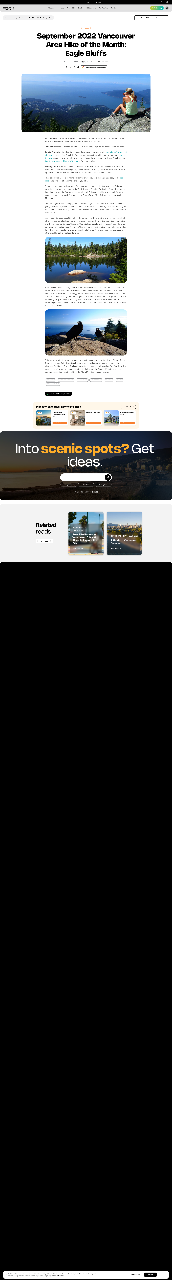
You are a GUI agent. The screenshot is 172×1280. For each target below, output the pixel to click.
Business (99, 2)
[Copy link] (78, 67)
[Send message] (108, 477)
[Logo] (9, 8)
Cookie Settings (136, 1274)
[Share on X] (70, 67)
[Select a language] (167, 2)
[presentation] (86, 28)
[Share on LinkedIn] (74, 67)
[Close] (7, 1274)
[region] (86, 1275)
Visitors (88, 2)
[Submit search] (162, 2)
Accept (150, 1274)
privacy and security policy (55, 1276)
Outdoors (8, 18)
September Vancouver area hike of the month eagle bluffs (33, 18)
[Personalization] (167, 8)
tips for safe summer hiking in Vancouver (63, 161)
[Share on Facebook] (66, 67)
